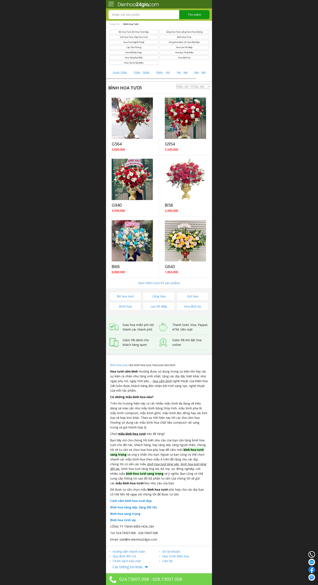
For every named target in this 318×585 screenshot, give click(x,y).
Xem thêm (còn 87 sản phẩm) (159, 283)
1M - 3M (181, 73)
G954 (170, 144)
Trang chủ (114, 24)
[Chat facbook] (311, 569)
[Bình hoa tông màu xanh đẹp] (132, 240)
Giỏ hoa (192, 296)
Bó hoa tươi (125, 296)
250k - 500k (141, 73)
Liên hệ (167, 561)
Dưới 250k (120, 73)
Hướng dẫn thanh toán (129, 551)
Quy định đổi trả (124, 556)
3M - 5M (199, 73)
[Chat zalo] (311, 561)
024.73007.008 (134, 579)
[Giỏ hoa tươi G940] (132, 179)
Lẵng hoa (158, 296)
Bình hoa (125, 306)
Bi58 (169, 205)
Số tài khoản (171, 551)
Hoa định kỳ (192, 306)
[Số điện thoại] (311, 554)
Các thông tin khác (128, 567)
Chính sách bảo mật (127, 561)
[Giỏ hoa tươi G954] (185, 118)
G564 (117, 144)
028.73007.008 (167, 579)
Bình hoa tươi (118, 365)
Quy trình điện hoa (175, 556)
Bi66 (116, 266)
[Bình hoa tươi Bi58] (185, 179)
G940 (117, 205)
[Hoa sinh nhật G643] (185, 240)
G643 (170, 266)
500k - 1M (163, 73)
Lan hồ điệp (159, 306)
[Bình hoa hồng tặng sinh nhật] (132, 118)
